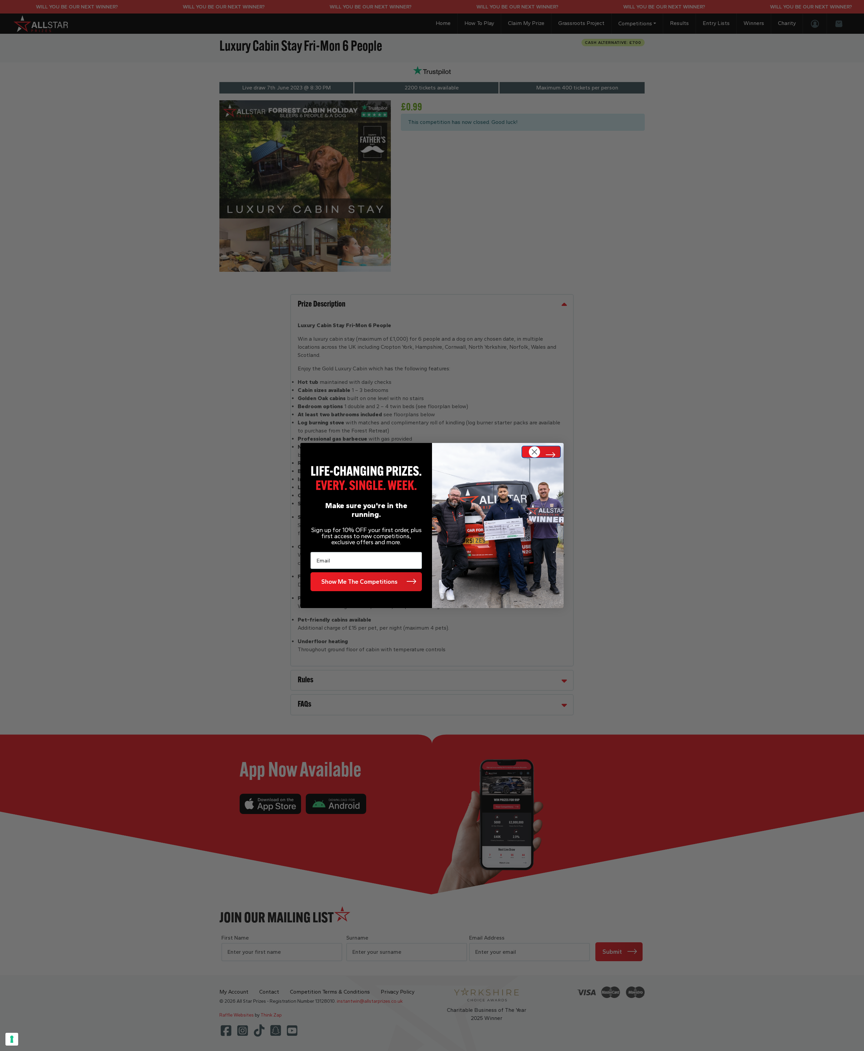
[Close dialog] (541, 452)
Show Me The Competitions (359, 581)
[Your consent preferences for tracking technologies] (11, 1039)
